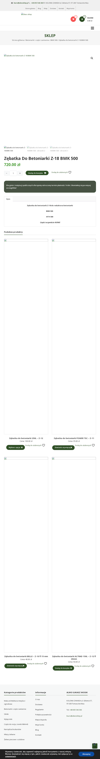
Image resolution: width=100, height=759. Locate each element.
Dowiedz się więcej (62, 447)
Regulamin (39, 709)
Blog (39, 8)
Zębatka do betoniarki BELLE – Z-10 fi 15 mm (26, 656)
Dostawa (53, 8)
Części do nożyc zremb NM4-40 (16, 724)
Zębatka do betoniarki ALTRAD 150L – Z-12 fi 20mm (74, 657)
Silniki (6, 714)
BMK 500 (54, 40)
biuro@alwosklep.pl (21, 3)
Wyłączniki (8, 719)
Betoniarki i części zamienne (37, 40)
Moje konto (70, 8)
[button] (92, 58)
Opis (8, 199)
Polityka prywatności (43, 714)
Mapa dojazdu (41, 720)
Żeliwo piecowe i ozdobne (14, 739)
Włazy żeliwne (9, 734)
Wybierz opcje (14, 447)
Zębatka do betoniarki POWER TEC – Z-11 (74, 438)
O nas (37, 699)
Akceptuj (86, 754)
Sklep (45, 8)
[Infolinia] (94, 746)
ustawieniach (10, 756)
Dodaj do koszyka (35, 173)
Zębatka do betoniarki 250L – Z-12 (26, 438)
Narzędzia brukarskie (12, 729)
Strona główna (30, 8)
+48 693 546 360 (37, 3)
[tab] (8, 199)
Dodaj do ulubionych (60, 172)
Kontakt (61, 8)
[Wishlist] (73, 19)
